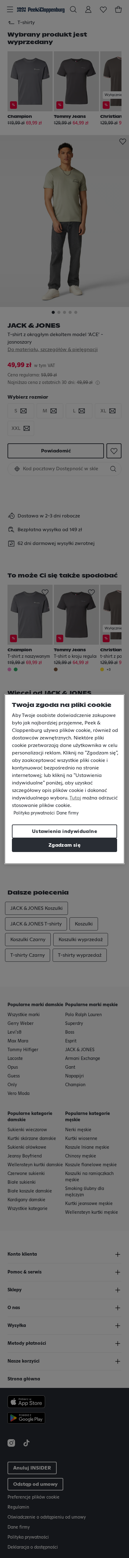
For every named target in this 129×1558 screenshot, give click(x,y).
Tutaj (75, 797)
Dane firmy (67, 813)
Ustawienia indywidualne (64, 831)
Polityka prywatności (34, 813)
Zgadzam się (64, 845)
